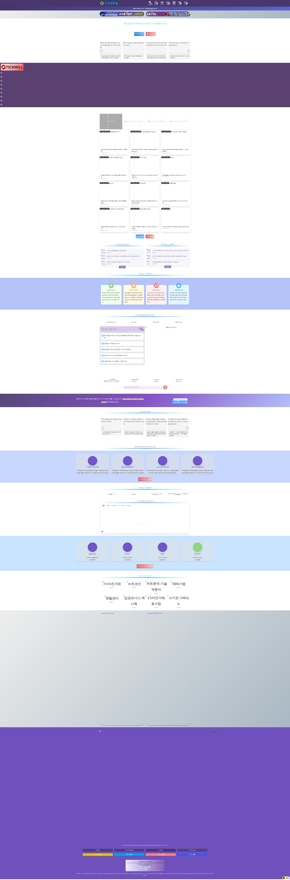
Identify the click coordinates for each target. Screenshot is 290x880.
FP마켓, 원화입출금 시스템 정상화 (116, 250)
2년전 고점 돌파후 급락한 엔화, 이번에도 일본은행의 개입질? (169, 256)
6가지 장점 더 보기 (144, 479)
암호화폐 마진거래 (165, 208)
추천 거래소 (140, 34)
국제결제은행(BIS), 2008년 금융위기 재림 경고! (165, 262)
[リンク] (92, 551)
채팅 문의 (149, 236)
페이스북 (191, 854)
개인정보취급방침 (129, 850)
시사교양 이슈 (184, 121)
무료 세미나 (151, 34)
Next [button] (188, 50)
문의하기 (97, 854)
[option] (110, 51)
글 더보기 (139, 236)
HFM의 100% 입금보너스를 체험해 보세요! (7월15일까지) (123, 256)
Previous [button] (101, 50)
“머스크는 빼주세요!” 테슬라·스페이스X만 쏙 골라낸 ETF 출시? (170, 250)
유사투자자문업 (192, 850)
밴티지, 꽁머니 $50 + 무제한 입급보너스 (144, 8)
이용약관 (161, 850)
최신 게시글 (112, 121)
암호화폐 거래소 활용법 (144, 566)
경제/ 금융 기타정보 (104, 157)
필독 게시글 (162, 121)
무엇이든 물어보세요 (179, 402)
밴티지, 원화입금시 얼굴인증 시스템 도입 (118, 262)
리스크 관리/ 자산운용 (166, 131)
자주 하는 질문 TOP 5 (109, 329)
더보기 (122, 267)
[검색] (165, 387)
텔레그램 (128, 854)
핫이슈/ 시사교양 (165, 183)
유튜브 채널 (160, 854)
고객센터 (148, 867)
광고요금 (145, 869)
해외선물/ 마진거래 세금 (104, 131)
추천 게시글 (140, 121)
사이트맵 (142, 867)
